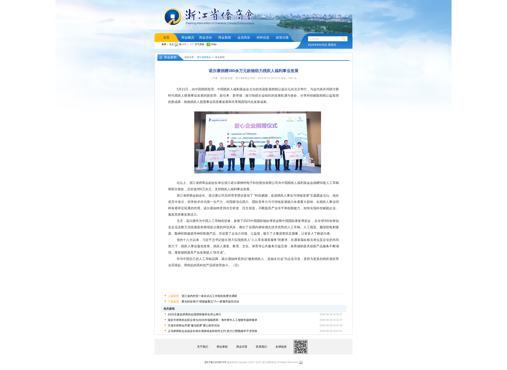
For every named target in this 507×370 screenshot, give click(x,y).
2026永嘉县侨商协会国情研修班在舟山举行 (194, 314)
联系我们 (261, 346)
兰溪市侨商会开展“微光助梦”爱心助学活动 (194, 325)
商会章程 (222, 346)
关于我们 (202, 346)
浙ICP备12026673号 (215, 362)
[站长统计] (301, 362)
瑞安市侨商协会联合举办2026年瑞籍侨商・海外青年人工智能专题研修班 (212, 319)
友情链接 (281, 346)
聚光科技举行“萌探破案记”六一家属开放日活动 (203, 301)
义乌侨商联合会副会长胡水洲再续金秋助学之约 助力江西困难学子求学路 (212, 331)
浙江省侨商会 (204, 57)
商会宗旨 (241, 346)
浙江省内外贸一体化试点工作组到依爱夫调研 (202, 296)
